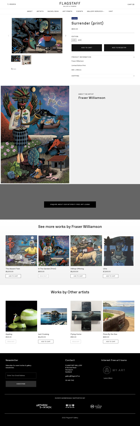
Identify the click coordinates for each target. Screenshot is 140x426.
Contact (70, 360)
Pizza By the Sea (110, 334)
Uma (105, 269)
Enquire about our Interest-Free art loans (70, 204)
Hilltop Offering (77, 269)
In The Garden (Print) (47, 269)
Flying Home (76, 334)
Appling (9, 334)
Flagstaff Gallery (70, 4)
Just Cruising (43, 334)
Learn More (108, 378)
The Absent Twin (13, 269)
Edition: (75, 36)
